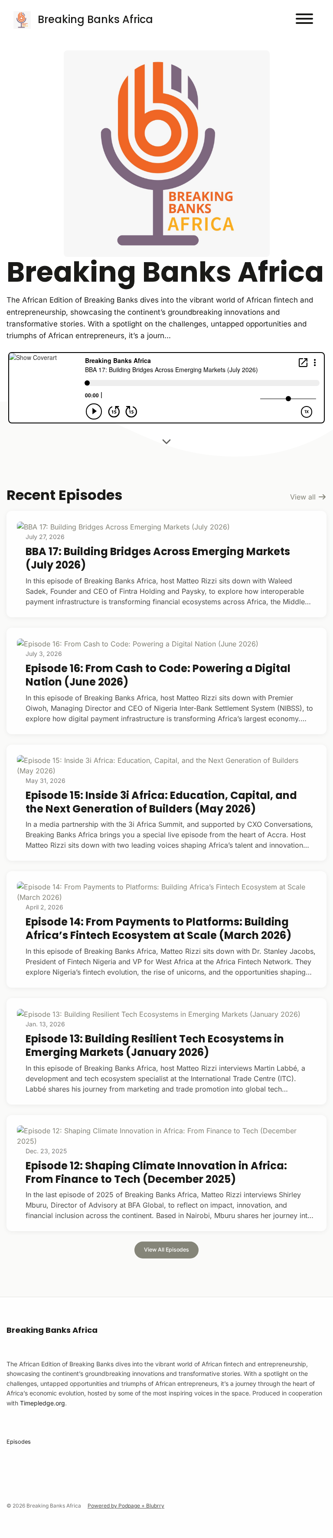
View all (304, 497)
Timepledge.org (42, 1403)
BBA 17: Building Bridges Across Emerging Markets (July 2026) (158, 558)
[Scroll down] (166, 443)
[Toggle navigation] (304, 20)
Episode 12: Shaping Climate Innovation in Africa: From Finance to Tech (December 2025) (156, 1172)
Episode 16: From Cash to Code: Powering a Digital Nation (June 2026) (158, 675)
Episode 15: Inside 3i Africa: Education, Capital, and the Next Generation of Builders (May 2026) (161, 802)
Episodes (19, 1441)
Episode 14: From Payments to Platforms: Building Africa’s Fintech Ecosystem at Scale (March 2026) (158, 928)
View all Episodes (166, 1249)
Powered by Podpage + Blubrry (126, 1505)
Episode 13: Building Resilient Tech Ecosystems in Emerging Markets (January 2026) (155, 1045)
